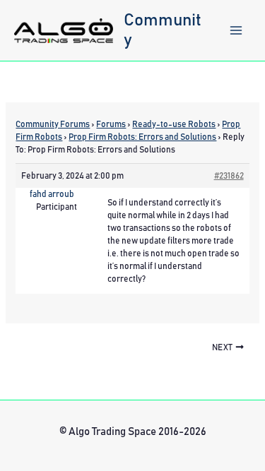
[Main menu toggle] (236, 30)
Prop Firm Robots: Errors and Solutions (142, 137)
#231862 (229, 176)
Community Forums (53, 124)
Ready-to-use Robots (174, 124)
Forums (111, 124)
